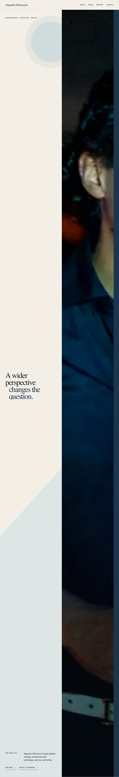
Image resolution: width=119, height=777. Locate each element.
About (82, 5)
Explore (10, 767)
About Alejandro (28, 767)
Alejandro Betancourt (16, 4)
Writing (99, 5)
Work (90, 5)
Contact (110, 5)
